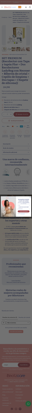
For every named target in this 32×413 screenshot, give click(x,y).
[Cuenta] (26, 7)
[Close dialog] (30, 197)
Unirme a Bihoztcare (23, 211)
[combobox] (20, 7)
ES (22, 7)
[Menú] (2, 7)
